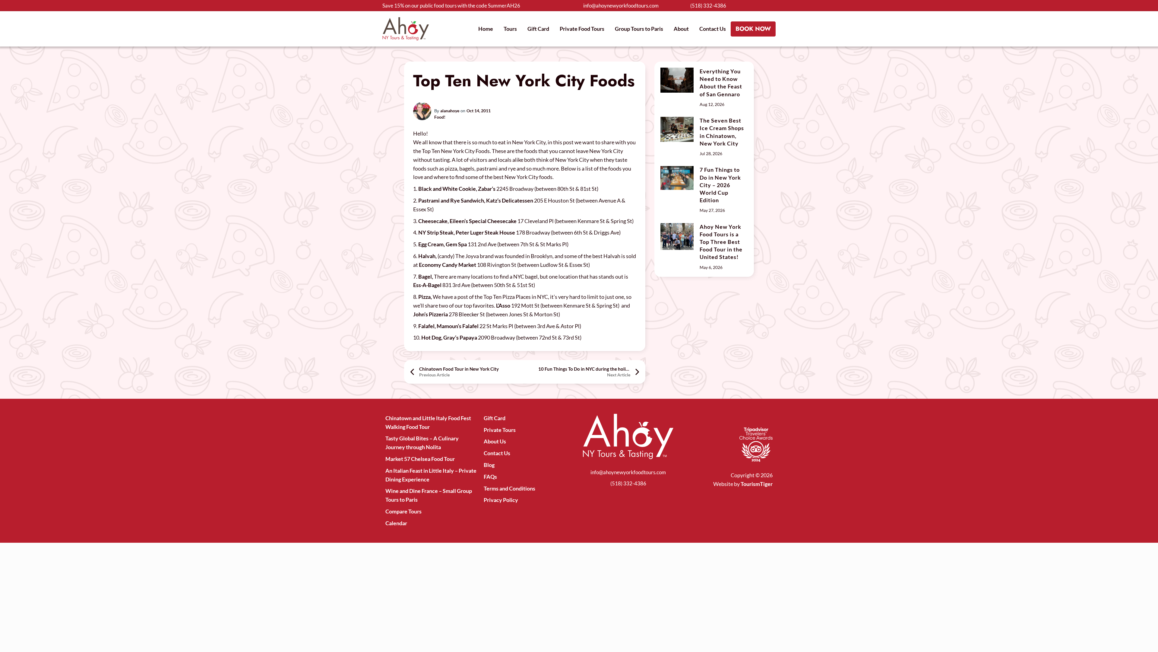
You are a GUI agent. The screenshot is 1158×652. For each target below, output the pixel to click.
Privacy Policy (501, 500)
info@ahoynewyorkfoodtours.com (621, 5)
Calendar (396, 523)
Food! (439, 117)
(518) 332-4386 (708, 5)
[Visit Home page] (405, 28)
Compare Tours (403, 511)
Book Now (753, 28)
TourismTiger (757, 484)
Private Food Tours (582, 28)
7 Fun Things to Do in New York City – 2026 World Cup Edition (720, 184)
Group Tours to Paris (639, 28)
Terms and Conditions (509, 488)
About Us (495, 441)
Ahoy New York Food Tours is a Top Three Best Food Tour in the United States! (721, 241)
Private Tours (500, 430)
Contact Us (712, 28)
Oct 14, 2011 (479, 110)
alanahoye (449, 110)
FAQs (490, 476)
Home (485, 28)
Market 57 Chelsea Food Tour (420, 458)
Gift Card (538, 28)
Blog (489, 465)
